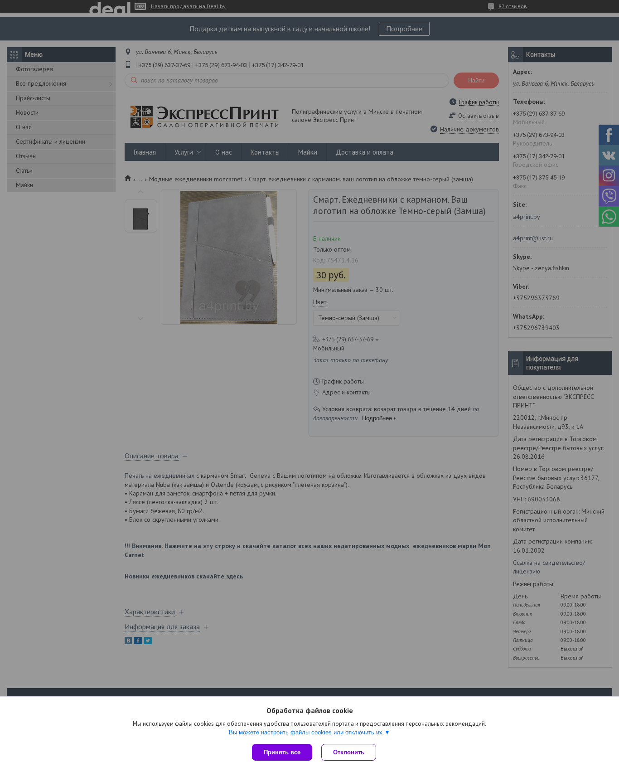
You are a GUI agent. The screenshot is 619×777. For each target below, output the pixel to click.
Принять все (282, 752)
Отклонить (348, 752)
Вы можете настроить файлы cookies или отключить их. (306, 732)
